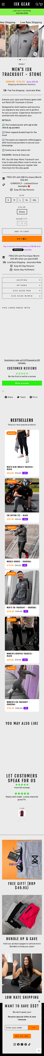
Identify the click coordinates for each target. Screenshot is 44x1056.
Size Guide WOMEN (22, 296)
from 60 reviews (22, 787)
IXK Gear (22, 4)
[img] (22, 784)
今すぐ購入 (22, 239)
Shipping (12, 84)
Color (22, 207)
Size (22, 195)
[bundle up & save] (22, 915)
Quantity (22, 219)
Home (21, 64)
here (9, 168)
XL (27, 200)
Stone (22, 211)
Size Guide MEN (22, 291)
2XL (34, 200)
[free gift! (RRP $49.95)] (22, 860)
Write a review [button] (22, 383)
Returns (22, 285)
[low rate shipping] (22, 973)
